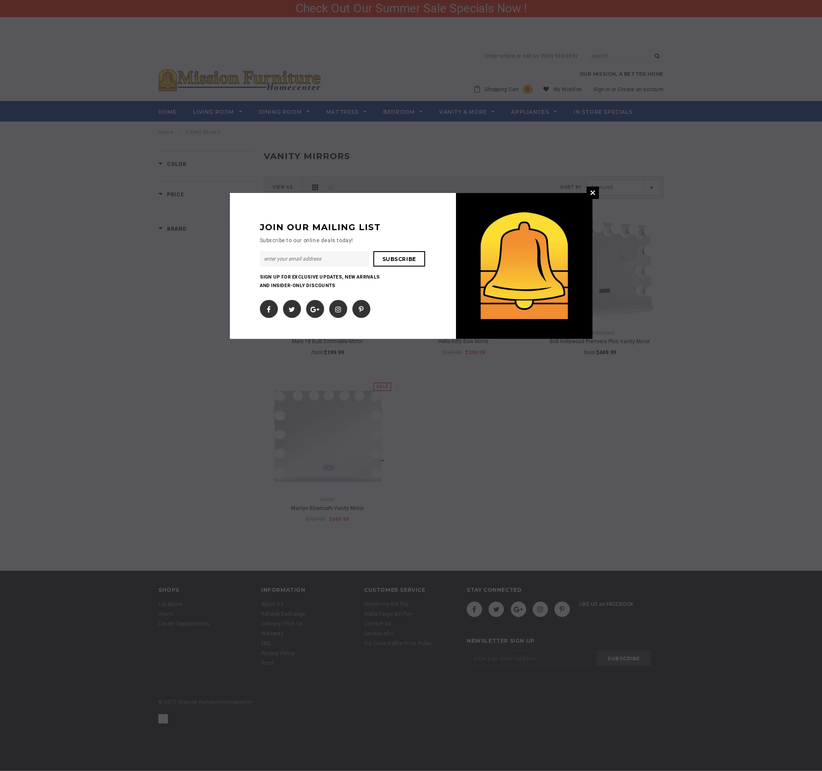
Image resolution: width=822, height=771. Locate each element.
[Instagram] (338, 307)
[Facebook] (269, 307)
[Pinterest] (361, 307)
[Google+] (314, 307)
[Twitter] (292, 307)
